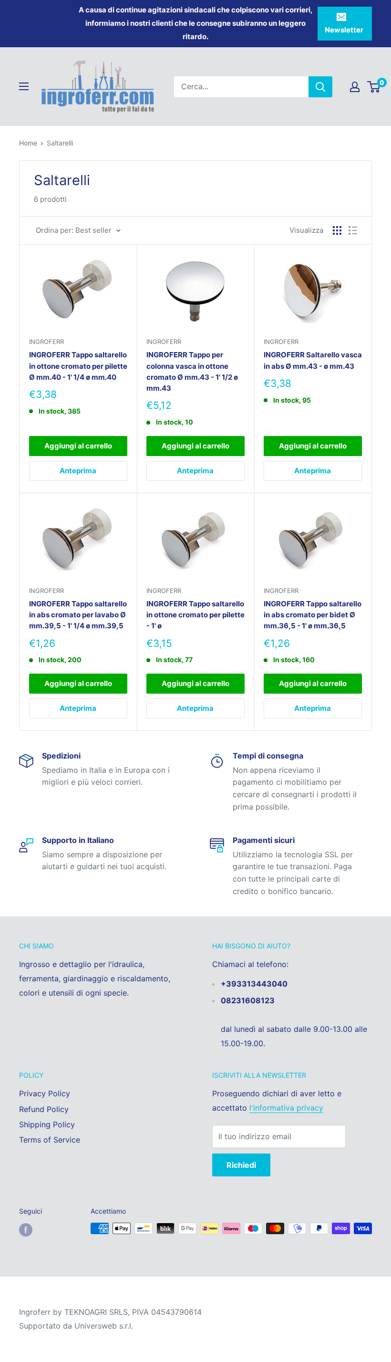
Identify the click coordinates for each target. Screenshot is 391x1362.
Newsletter (344, 29)
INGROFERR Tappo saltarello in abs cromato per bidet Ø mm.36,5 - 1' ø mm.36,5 (312, 615)
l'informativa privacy (286, 1107)
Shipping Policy (47, 1124)
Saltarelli (60, 143)
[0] (374, 87)
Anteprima (78, 470)
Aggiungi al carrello (78, 445)
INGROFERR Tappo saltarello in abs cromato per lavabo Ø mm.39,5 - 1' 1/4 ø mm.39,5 (78, 615)
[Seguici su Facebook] (25, 1229)
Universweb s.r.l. (103, 1326)
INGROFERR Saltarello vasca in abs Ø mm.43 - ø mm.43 (313, 360)
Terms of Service (49, 1139)
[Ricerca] (320, 86)
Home (28, 143)
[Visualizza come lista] (353, 230)
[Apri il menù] (24, 86)
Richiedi (241, 1165)
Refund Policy (44, 1109)
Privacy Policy (44, 1093)
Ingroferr (46, 341)
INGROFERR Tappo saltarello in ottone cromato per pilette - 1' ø (195, 615)
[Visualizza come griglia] (337, 230)
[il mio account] (355, 87)
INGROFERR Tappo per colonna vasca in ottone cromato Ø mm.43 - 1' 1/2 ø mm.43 (192, 371)
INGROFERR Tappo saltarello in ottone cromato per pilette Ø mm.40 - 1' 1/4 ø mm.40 (78, 366)
